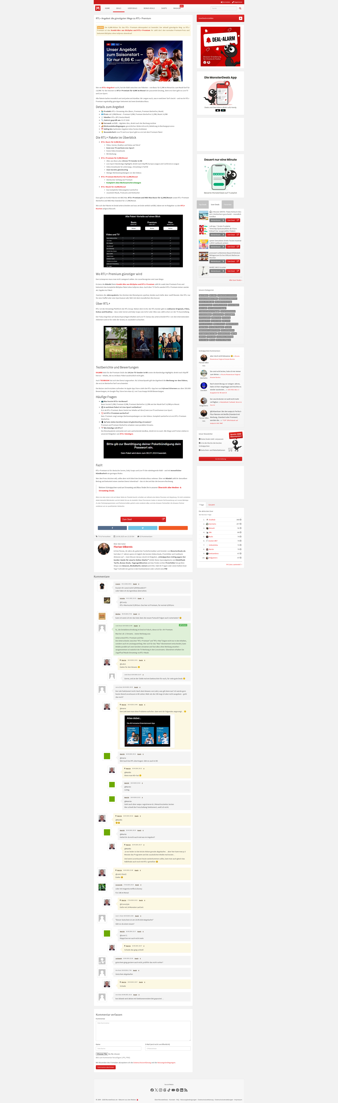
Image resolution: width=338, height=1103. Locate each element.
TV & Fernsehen (104, 536)
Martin (211, 549)
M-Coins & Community (205, 324)
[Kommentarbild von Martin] (147, 731)
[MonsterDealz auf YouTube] (173, 1090)
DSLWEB (99, 372)
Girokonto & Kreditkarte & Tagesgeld (209, 311)
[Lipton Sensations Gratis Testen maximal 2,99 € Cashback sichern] (203, 244)
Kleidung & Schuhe (204, 321)
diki (210, 532)
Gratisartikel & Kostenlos (228, 311)
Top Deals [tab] (202, 204)
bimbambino (214, 553)
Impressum (238, 1100)
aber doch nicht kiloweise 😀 (221, 356)
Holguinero (213, 558)
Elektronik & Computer (205, 305)
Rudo (211, 536)
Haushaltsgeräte (229, 314)
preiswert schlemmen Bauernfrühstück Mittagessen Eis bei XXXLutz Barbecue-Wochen (224, 255)
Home (107, 8)
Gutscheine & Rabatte (205, 314)
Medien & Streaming (219, 324)
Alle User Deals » (235, 280)
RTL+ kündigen (126, 434)
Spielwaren (202, 336)
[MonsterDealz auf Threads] (165, 1090)
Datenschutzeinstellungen (224, 1100)
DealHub (212, 519)
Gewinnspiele (203, 308)
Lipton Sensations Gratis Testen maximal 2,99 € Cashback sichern (225, 241)
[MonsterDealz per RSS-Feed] (186, 1090)
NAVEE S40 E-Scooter (217, 267)
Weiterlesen (216, 220)
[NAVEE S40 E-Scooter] (203, 271)
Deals (118, 8)
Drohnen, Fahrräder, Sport (206, 302)
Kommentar (100, 1018)
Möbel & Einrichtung (232, 324)
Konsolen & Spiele (216, 321)
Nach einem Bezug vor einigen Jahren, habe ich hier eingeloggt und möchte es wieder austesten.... (225, 387)
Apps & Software (203, 295)
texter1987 (213, 541)
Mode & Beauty (203, 327)
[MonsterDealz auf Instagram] (160, 1090)
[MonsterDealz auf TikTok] (169, 1090)
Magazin (177, 8)
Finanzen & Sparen (233, 305)
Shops (164, 8)
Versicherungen (203, 340)
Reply (135, 584)
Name (98, 1044)
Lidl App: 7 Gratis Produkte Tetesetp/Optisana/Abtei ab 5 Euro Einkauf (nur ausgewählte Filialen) (223, 228)
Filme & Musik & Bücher (220, 305)
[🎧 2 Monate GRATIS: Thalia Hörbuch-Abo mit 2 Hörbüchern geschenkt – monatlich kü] (203, 215)
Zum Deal (127, 519)
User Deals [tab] (215, 204)
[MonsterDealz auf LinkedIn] (182, 1090)
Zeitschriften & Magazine (223, 340)
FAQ (177, 1100)
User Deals (132, 8)
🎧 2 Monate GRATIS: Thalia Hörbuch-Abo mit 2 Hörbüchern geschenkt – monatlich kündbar (225, 214)
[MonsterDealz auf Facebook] (152, 1090)
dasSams (212, 524)
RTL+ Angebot (108, 87)
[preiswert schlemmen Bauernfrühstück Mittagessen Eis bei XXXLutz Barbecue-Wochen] (203, 256)
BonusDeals (213, 295)
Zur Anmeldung (220, 459)
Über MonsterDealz (161, 1100)
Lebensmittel (226, 321)
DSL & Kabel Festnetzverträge (223, 302)
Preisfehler (228, 327)
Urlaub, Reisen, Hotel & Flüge (225, 336)
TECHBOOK (104, 380)
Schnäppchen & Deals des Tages (208, 333)
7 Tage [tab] (201, 505)
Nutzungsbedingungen (166, 1062)
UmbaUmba (213, 545)
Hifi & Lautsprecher (204, 317)
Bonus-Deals (149, 8)
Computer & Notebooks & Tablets (208, 298)
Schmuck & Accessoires (227, 330)
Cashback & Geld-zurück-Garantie (227, 295)
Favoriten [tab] (227, 204)
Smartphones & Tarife (224, 333)
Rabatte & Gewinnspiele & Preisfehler (209, 330)
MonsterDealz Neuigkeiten (216, 327)
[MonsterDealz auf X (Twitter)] (156, 1090)
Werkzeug (212, 340)
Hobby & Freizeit (216, 317)
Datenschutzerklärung (142, 1062)
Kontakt (172, 1100)
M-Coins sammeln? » (234, 564)
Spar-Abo (233, 333)
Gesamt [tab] (211, 505)
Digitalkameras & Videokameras (228, 298)
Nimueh (212, 528)
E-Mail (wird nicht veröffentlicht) (157, 1044)
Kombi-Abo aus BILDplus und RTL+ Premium (130, 30)
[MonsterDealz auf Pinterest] (177, 1090)
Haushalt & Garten (218, 314)
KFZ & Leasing (226, 317)
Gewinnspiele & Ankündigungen (217, 308)
